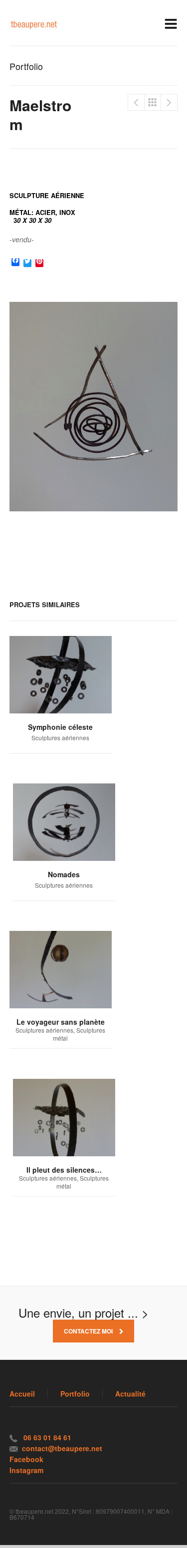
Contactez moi (89, 1331)
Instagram (26, 1470)
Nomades (136, 102)
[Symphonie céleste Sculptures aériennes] (60, 674)
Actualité (130, 1394)
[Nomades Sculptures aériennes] (64, 822)
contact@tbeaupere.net (62, 1448)
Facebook (26, 1459)
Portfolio (152, 102)
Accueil (22, 1394)
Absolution (169, 102)
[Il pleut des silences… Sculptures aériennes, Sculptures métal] (64, 1117)
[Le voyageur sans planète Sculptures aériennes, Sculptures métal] (60, 969)
